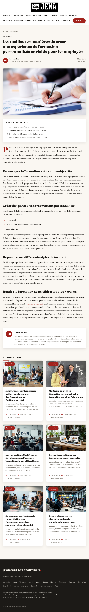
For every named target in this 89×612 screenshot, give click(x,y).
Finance (73, 16)
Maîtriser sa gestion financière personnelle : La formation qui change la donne (66, 393)
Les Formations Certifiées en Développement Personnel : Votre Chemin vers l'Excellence (22, 457)
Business (18, 20)
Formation (30, 20)
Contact (79, 20)
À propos (65, 20)
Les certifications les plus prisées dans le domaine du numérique (62, 518)
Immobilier (18, 16)
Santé (47, 16)
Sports (63, 16)
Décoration (53, 20)
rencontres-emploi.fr (35, 304)
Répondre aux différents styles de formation (26, 134)
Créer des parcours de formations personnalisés (27, 130)
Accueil (6, 16)
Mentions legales (46, 586)
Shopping (7, 20)
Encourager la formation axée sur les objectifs (26, 127)
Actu (28, 16)
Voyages (37, 16)
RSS (56, 586)
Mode (54, 16)
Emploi (41, 20)
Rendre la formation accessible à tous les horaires (28, 137)
